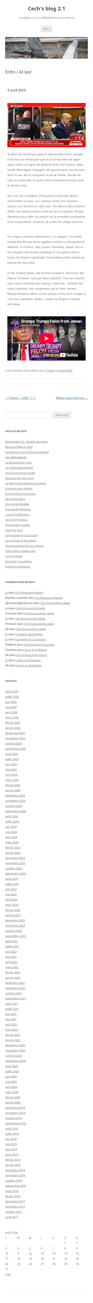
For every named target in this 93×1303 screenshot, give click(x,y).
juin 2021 (11, 1014)
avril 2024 (11, 837)
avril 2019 (11, 1149)
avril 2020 (11, 1087)
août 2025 (11, 754)
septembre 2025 (15, 749)
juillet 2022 (12, 946)
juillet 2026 (12, 697)
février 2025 (12, 785)
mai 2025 (11, 769)
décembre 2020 (15, 1045)
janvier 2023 (13, 915)
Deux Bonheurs (15, 499)
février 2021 (12, 1035)
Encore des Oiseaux (17, 525)
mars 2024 (11, 842)
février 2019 (12, 1160)
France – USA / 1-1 (20, 398)
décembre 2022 (15, 920)
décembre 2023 (15, 858)
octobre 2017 (13, 1212)
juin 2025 (11, 764)
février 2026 (12, 723)
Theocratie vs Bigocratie (20, 551)
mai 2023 (11, 894)
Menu (46, 28)
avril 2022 (11, 962)
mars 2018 (11, 1191)
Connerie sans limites (18, 488)
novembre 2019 (15, 1113)
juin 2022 (11, 952)
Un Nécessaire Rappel (19, 468)
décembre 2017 (15, 1201)
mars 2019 (11, 1154)
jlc (6, 592)
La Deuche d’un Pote (18, 462)
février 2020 (12, 1097)
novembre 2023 (15, 863)
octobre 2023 (13, 868)
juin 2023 (11, 889)
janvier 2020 (13, 1102)
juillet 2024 (12, 821)
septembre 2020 (15, 1061)
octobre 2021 (13, 993)
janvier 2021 (13, 1040)
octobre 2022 (13, 931)
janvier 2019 (13, 1165)
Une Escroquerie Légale (20, 473)
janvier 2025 (13, 790)
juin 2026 (11, 702)
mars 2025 (11, 780)
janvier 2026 (13, 728)
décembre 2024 (15, 795)
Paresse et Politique (17, 509)
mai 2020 (11, 1082)
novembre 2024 (15, 801)
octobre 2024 (13, 806)
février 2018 (12, 1196)
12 (30, 1253)
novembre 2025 (15, 738)
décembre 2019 (15, 1108)
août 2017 (11, 1217)
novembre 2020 (15, 1050)
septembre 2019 (15, 1123)
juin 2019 (11, 1139)
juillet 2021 (12, 1009)
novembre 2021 (15, 988)
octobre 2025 (13, 743)
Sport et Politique (16, 520)
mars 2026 (11, 717)
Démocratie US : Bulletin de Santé (26, 442)
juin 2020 (11, 1076)
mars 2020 (11, 1092)
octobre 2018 (13, 1180)
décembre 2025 (15, 733)
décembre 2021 (15, 983)
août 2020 (11, 1066)
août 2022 (11, 941)
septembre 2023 (15, 873)
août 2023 (11, 879)
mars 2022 (11, 967)
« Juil (8, 1274)
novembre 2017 (15, 1206)
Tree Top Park (14, 530)
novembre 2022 (15, 925)
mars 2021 (11, 1030)
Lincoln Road (13, 556)
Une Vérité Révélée (17, 504)
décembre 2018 (15, 1170)
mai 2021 (11, 1019)
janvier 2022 (13, 978)
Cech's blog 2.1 (46, 8)
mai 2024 (11, 832)
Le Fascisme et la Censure (21, 535)
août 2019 (11, 1128)
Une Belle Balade (15, 457)
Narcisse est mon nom (19, 478)
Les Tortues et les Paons (20, 540)
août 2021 (11, 1004)
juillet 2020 (12, 1071)
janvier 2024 (13, 853)
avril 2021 (11, 1024)
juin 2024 (11, 827)
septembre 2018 (15, 1186)
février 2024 (12, 847)
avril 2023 (11, 899)
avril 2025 (11, 775)
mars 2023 (11, 905)
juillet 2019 (12, 1134)
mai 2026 (11, 707)
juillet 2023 (12, 884)
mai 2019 (11, 1144)
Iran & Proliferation (17, 514)
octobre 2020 (13, 1056)
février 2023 (12, 910)
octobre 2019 (13, 1118)
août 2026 (11, 691)
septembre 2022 (15, 936)
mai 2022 (11, 957)
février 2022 (12, 972)
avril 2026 (11, 712)
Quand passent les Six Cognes (24, 546)
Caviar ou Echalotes (17, 566)
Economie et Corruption (20, 494)
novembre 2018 (15, 1175)
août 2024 (11, 816)
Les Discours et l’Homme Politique (27, 452)
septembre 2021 (15, 998)
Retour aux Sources (72, 398)
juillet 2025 (12, 759)
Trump (50, 370)
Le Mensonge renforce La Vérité (25, 483)
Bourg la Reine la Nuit (19, 447)
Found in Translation (18, 561)
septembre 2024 (15, 811)
